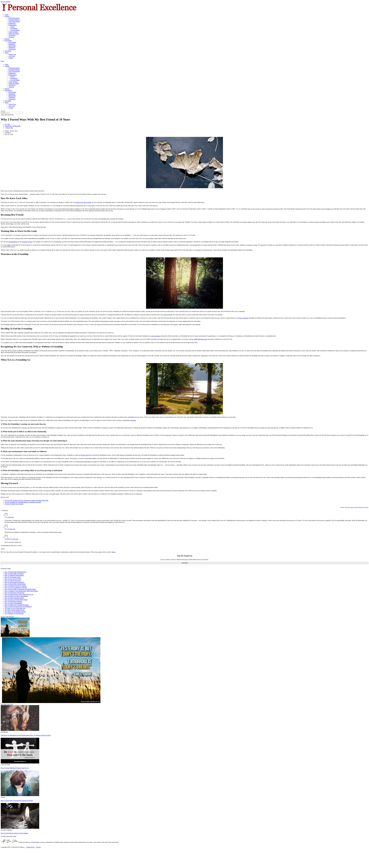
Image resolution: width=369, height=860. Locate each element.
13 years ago (14, 539)
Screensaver (12, 49)
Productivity (12, 23)
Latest (6, 14)
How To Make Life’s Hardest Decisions (17, 605)
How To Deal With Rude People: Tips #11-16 (15, 768)
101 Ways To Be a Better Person (14, 610)
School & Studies (13, 33)
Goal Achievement (14, 21)
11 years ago (10, 517)
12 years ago (11, 529)
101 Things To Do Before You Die (15, 612)
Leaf (346, 507)
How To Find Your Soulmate (13, 601)
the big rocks (85, 455)
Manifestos (11, 44)
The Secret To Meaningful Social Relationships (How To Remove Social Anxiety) (26, 735)
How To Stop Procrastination (13, 603)
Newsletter (8, 51)
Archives (11, 37)
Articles (7, 16)
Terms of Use (30, 847)
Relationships (12, 25)
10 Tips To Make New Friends (14, 504)
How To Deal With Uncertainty (14, 573)
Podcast (7, 39)
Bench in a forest (363, 507)
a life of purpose (155, 336)
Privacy (38, 847)
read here (133, 420)
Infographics (12, 46)
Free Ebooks (12, 42)
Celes (8, 124)
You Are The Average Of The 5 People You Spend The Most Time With (26, 500)
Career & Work (13, 32)
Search (3, 113)
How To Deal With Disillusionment (15, 572)
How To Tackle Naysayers (13, 580)
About (6, 53)
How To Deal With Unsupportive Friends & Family (20, 589)
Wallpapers (11, 47)
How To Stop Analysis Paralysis (14, 582)
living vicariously (243, 318)
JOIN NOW (184, 563)
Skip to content (5, 1)
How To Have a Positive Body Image (16, 599)
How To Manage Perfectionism (14, 575)
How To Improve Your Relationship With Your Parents (21, 591)
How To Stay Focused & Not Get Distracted (18, 606)
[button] (184, 61)
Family (11, 27)
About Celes (12, 54)
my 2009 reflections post (199, 339)
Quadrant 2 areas (27, 242)
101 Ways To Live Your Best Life (15, 608)
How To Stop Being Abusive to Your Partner (14, 833)
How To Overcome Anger (13, 577)
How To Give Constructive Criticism (16, 587)
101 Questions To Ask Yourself (14, 613)
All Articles (11, 35)
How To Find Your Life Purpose (14, 592)
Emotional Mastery (14, 20)
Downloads (8, 40)
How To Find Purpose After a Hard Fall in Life (19, 594)
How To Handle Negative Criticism (15, 586)
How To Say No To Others (13, 579)
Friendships (12, 28)
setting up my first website (83, 202)
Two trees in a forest (353, 507)
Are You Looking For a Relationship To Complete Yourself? (23, 502)
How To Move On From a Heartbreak (16, 596)
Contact (10, 58)
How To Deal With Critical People (15, 584)
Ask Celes (11, 56)
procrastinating (13, 242)
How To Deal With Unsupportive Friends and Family (17, 800)
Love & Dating (14, 30)
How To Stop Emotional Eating (14, 598)
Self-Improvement (13, 18)
